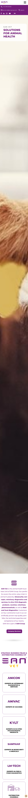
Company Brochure (14, 631)
